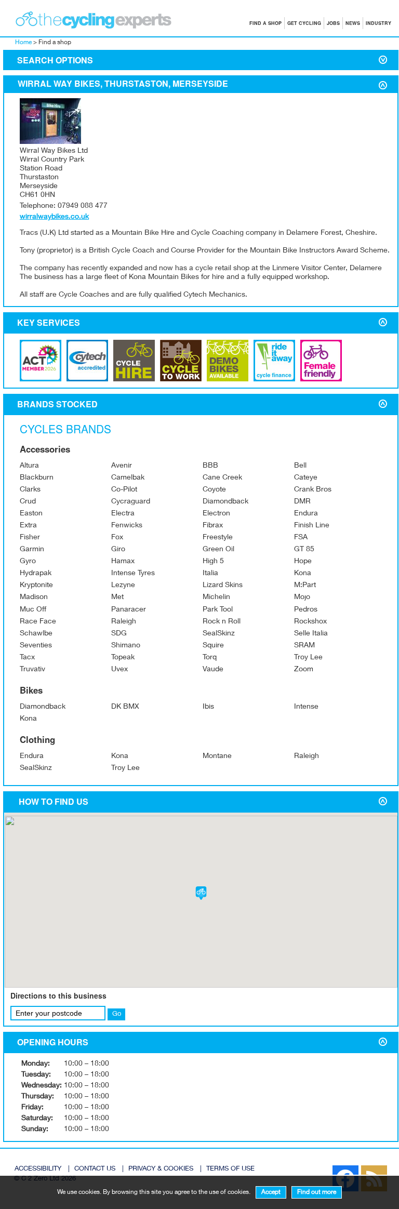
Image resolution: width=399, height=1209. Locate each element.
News (352, 23)
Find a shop (265, 23)
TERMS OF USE (230, 1169)
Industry (378, 23)
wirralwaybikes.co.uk (54, 217)
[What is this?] (87, 379)
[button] (201, 893)
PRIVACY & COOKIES (160, 1169)
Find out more (316, 1192)
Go (116, 1014)
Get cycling (304, 23)
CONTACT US (94, 1169)
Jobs (333, 23)
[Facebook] (327, 1168)
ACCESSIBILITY (38, 1169)
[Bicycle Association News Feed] (322, 1168)
